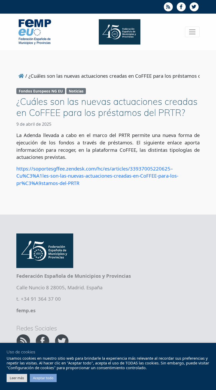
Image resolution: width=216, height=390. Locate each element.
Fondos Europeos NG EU (41, 91)
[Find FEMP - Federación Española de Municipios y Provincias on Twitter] (61, 340)
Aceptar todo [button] (43, 378)
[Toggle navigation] (192, 32)
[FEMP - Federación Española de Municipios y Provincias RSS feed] (23, 340)
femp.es (26, 310)
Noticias (76, 91)
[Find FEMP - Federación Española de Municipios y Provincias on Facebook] (43, 340)
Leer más (17, 378)
